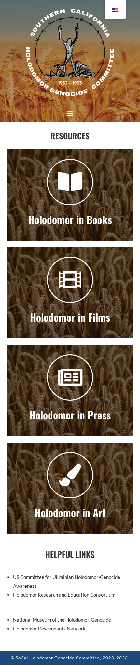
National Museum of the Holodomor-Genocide (62, 620)
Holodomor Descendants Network (49, 628)
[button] (70, 113)
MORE (70, 195)
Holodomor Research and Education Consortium (64, 595)
